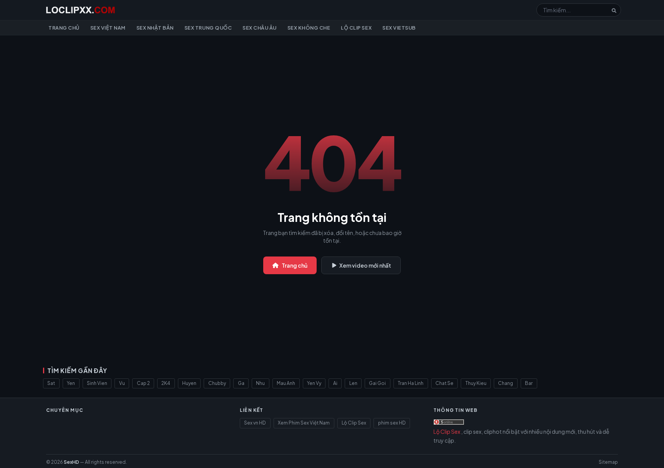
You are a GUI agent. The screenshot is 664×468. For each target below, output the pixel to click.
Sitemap (608, 462)
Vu (122, 383)
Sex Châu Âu (259, 28)
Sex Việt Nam (108, 28)
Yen (71, 383)
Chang (505, 383)
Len (353, 383)
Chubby (217, 383)
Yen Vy (314, 383)
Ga (241, 383)
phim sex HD (392, 423)
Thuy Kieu (475, 383)
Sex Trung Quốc (208, 28)
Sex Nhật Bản (155, 28)
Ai (335, 383)
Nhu (260, 383)
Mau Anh (286, 383)
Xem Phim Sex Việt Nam (304, 423)
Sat (51, 383)
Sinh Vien (97, 383)
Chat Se (444, 383)
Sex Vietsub (399, 28)
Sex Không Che (308, 28)
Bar (529, 383)
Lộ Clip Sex (356, 28)
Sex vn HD (255, 423)
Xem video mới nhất (365, 265)
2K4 (165, 383)
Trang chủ (64, 28)
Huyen (189, 383)
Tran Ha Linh (410, 383)
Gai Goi (377, 383)
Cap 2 (143, 383)
